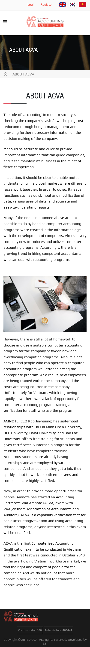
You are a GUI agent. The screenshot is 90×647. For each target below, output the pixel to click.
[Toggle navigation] (5, 22)
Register (47, 4)
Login (31, 4)
